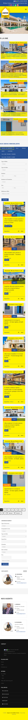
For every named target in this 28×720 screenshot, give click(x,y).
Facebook (5, 690)
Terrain (24, 148)
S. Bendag (17, 604)
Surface (3, 173)
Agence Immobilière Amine (13, 712)
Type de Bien (4, 167)
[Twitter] (13, 5)
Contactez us (4, 667)
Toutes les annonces (7, 148)
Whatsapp (15, 5)
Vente (3, 151)
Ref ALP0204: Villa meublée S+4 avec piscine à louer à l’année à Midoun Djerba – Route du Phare (13, 56)
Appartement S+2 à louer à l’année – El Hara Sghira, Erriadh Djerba (13, 490)
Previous (24, 571)
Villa (17, 148)
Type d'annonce (5, 523)
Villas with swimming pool (7, 680)
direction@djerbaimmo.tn (22, 631)
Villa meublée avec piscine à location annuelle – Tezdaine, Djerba (12, 254)
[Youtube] (18, 5)
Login (2, 664)
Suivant (26, 571)
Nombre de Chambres (6, 179)
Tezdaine (7, 259)
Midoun (6, 293)
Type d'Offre (4, 161)
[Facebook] (9, 5)
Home (2, 662)
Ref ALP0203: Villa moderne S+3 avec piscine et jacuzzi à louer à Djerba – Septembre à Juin (13, 95)
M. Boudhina (18, 622)
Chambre (3, 544)
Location (10, 151)
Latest (2, 683)
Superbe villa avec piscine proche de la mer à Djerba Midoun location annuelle (14, 288)
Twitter (5, 697)
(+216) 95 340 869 (23, 1)
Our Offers (3, 673)
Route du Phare (8, 226)
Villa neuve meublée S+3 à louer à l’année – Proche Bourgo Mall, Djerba (13, 355)
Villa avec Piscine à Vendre (9, 154)
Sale (3, 675)
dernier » (18, 513)
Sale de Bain (4, 549)
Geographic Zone (5, 528)
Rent (3, 678)
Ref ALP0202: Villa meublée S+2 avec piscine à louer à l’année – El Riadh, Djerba (13, 114)
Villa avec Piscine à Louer (8, 157)
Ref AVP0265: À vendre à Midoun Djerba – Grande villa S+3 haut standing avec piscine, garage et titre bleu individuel (13, 75)
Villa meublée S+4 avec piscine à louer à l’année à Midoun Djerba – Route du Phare (14, 220)
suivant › (11, 513)
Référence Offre (5, 191)
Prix (2, 185)
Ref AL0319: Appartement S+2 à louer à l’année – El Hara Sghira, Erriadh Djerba (12, 133)
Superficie (3, 539)
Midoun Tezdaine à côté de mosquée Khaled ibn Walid (15, 3)
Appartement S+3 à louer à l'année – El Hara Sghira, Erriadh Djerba (13, 321)
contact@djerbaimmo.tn (21, 613)
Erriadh (6, 327)
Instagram (6, 694)
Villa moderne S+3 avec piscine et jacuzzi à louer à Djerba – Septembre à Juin (13, 425)
